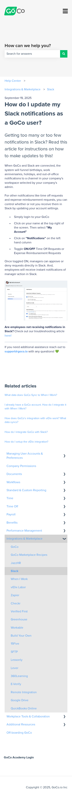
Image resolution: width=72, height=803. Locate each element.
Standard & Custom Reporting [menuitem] (26, 490)
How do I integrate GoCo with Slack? (26, 432)
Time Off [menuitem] (12, 506)
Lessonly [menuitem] (16, 659)
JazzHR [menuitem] (16, 563)
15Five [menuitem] (15, 643)
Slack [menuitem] (14, 571)
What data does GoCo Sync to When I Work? (31, 395)
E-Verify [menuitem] (16, 684)
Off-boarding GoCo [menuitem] (19, 732)
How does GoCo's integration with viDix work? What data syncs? (35, 420)
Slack (50, 89)
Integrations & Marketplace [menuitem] (24, 538)
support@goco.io (16, 351)
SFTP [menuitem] (14, 651)
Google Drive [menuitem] (19, 700)
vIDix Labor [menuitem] (18, 587)
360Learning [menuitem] (19, 676)
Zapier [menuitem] (15, 595)
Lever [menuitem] (14, 668)
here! (8, 335)
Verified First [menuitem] (19, 611)
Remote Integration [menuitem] (24, 692)
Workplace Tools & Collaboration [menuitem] (28, 716)
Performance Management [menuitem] (24, 530)
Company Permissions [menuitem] (21, 466)
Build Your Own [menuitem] (21, 635)
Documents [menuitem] (14, 474)
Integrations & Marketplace (23, 89)
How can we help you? (28, 45)
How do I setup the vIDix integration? (26, 441)
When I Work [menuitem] (19, 579)
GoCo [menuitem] (14, 546)
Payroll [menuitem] (11, 514)
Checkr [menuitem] (15, 603)
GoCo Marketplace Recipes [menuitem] (29, 554)
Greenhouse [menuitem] (19, 619)
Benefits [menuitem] (12, 522)
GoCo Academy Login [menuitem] (19, 757)
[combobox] (32, 53)
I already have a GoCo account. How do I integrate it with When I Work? (35, 407)
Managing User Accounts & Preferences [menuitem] (25, 455)
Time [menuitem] (10, 498)
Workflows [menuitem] (13, 482)
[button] (64, 454)
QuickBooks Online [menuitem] (24, 708)
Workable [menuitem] (17, 627)
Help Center (13, 80)
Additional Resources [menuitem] (21, 724)
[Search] (63, 53)
